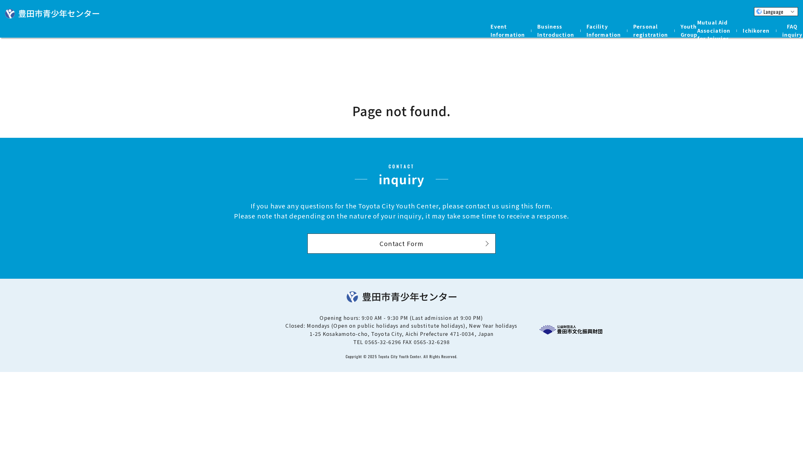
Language (773, 11)
